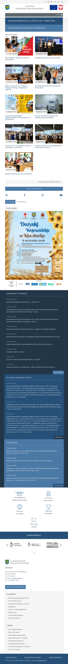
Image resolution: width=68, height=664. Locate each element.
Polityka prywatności (11, 657)
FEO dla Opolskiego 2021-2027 (18, 598)
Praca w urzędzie (14, 649)
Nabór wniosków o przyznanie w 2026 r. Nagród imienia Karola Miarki (29, 461)
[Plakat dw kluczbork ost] (34, 249)
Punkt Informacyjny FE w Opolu (19, 646)
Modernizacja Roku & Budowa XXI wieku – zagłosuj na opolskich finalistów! (31, 329)
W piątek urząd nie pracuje (15, 352)
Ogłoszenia (58, 485)
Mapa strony (12, 612)
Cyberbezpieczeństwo (15, 615)
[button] (24, 195)
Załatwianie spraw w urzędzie (18, 638)
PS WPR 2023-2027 (15, 601)
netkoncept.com (42, 660)
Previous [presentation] (7, 545)
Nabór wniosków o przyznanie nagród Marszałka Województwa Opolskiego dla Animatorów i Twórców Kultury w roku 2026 (32, 479)
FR (58, 2)
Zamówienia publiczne (15, 641)
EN (48, 2)
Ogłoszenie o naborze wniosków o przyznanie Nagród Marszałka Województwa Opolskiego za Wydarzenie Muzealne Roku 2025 (32, 469)
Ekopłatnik (11, 607)
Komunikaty (58, 372)
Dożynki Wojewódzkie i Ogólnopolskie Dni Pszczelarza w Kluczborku (29, 344)
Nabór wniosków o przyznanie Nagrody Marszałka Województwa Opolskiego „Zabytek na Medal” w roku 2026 (31, 452)
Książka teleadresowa (15, 587)
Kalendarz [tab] (10, 202)
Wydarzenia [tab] (21, 202)
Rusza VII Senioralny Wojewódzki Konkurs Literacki (23, 359)
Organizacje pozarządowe (17, 635)
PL (45, 2)
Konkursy (59, 437)
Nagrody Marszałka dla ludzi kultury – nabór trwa (22, 302)
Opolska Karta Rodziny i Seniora (18, 604)
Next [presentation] (60, 545)
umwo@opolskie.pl (16, 578)
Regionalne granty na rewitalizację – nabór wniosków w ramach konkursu (30, 367)
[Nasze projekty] (53, 7)
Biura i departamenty (15, 629)
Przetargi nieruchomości (16, 644)
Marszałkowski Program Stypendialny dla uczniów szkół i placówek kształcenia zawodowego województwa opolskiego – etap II (32, 311)
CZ (55, 2)
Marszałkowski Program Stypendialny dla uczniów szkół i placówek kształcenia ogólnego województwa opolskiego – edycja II (32, 320)
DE (52, 2)
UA (62, 2)
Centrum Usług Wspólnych (17, 609)
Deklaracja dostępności (55, 657)
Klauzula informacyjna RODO (33, 657)
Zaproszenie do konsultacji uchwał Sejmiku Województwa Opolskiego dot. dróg (32, 337)
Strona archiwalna (14, 618)
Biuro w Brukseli (13, 632)
